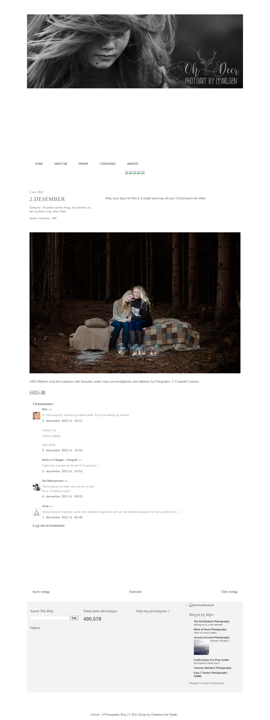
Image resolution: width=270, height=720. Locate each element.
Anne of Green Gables (205, 632)
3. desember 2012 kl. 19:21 (62, 420)
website (132, 163)
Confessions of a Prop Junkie (211, 659)
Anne (45, 506)
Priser (83, 163)
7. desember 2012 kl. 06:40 (62, 517)
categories (108, 163)
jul (73, 207)
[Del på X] (39, 392)
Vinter (62, 211)
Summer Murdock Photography (212, 668)
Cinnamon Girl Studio (164, 714)
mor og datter (37, 211)
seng (48, 211)
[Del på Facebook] (43, 392)
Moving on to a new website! (208, 624)
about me (60, 163)
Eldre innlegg (229, 591)
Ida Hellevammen (52, 480)
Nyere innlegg (41, 591)
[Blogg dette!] (35, 392)
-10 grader (48, 207)
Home (39, 163)
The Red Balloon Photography (212, 621)
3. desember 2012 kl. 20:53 (62, 471)
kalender (81, 207)
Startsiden (135, 591)
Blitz (45, 409)
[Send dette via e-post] (31, 392)
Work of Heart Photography (210, 629)
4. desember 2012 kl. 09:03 (62, 496)
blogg (67, 207)
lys (89, 207)
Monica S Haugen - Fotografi (59, 459)
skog (55, 211)
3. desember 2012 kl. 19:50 (62, 450)
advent (59, 207)
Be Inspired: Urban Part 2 (207, 663)
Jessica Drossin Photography (212, 637)
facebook (208, 605)
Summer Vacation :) (220, 640)
